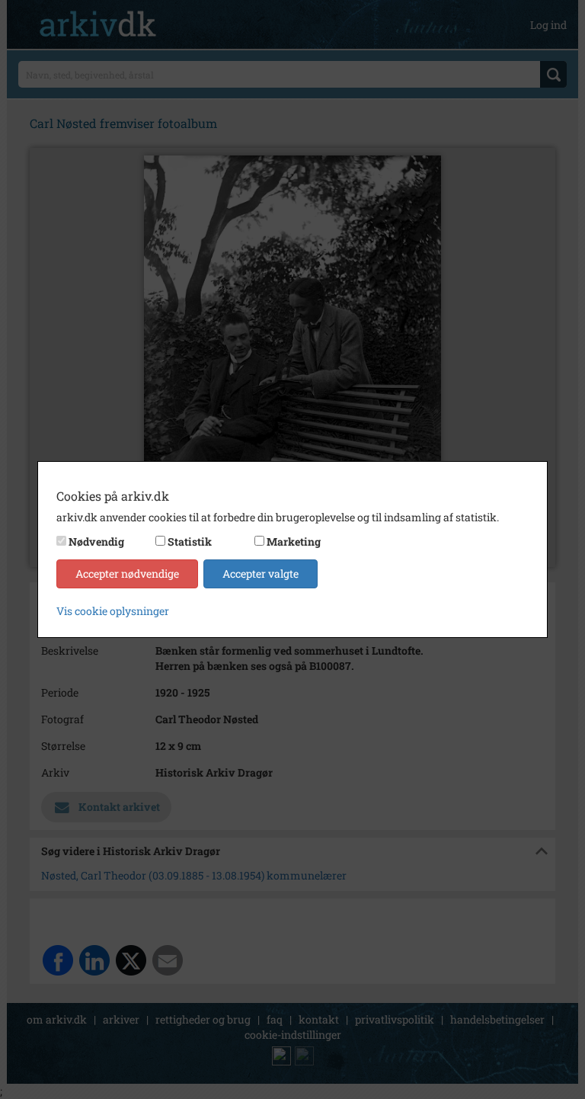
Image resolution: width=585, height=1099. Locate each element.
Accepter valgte (260, 573)
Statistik (190, 541)
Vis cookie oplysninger (112, 611)
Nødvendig (96, 541)
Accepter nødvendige (127, 573)
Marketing (294, 541)
